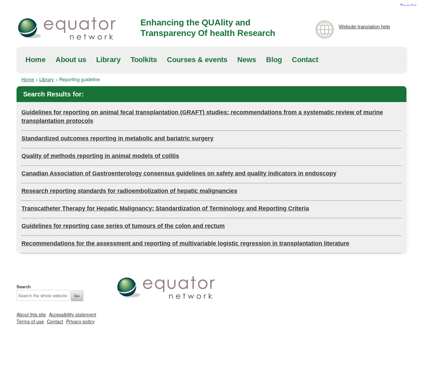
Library (108, 59)
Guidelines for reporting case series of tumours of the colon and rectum (123, 226)
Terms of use (30, 321)
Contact (305, 59)
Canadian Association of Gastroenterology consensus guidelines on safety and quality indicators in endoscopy (178, 173)
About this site (31, 314)
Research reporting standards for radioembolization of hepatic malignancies (129, 191)
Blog (274, 59)
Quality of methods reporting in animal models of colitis (100, 156)
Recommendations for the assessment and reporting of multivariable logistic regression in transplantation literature (185, 243)
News (246, 59)
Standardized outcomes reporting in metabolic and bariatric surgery (117, 138)
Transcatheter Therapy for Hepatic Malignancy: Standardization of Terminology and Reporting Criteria (165, 208)
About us (71, 59)
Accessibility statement (72, 314)
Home (35, 59)
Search (24, 286)
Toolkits (144, 59)
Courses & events (197, 59)
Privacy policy (80, 321)
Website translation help (364, 26)
